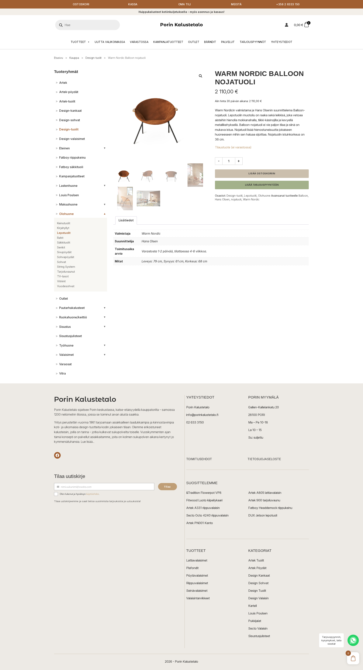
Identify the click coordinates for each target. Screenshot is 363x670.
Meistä (236, 4)
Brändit (210, 41)
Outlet (193, 41)
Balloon (303, 195)
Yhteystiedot (281, 41)
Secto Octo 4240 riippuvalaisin (207, 515)
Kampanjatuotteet (168, 41)
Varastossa (139, 41)
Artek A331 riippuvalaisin (203, 508)
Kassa (132, 4)
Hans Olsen (222, 199)
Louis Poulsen (258, 613)
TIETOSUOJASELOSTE (264, 459)
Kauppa (74, 57)
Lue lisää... (87, 442)
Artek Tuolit (256, 560)
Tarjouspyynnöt (253, 41)
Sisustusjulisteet (259, 636)
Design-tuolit (93, 57)
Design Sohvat (258, 583)
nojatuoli (236, 199)
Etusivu (58, 57)
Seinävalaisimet (196, 590)
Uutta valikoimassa (110, 41)
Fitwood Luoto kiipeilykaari (204, 500)
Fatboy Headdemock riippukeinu (270, 508)
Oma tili (184, 4)
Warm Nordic (251, 199)
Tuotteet (78, 41)
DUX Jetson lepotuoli (262, 515)
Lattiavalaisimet (196, 560)
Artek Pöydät (257, 568)
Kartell (252, 606)
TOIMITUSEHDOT (199, 459)
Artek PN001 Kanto (199, 523)
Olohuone (264, 195)
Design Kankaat (259, 575)
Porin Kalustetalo (181, 24)
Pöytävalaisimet (197, 575)
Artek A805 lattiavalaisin (264, 493)
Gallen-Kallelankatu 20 (263, 407)
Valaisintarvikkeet (198, 598)
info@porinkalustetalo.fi (202, 415)
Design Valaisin (258, 598)
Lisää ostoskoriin (261, 173)
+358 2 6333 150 (288, 4)
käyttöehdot (92, 494)
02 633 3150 (195, 422)
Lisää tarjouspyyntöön (262, 184)
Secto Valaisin (258, 628)
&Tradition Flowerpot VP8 (203, 493)
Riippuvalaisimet (197, 583)
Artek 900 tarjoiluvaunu (264, 500)
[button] (200, 76)
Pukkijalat (254, 621)
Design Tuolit (257, 590)
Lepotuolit (250, 195)
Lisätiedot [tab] (126, 220)
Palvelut (228, 41)
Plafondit (192, 568)
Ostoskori (81, 4)
